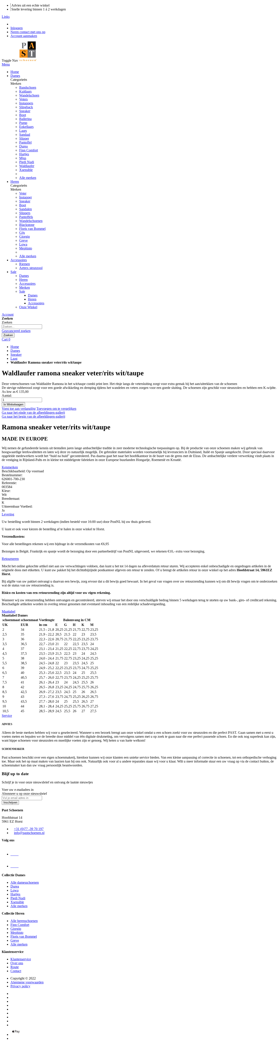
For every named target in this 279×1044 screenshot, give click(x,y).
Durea (23, 146)
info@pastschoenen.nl (29, 833)
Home (14, 347)
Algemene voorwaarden (27, 982)
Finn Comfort (28, 150)
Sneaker (16, 354)
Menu (6, 64)
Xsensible (26, 170)
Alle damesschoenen (24, 882)
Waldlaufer (26, 166)
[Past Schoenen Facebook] (14, 866)
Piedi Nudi (26, 162)
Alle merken (27, 178)
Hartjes (24, 154)
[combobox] (22, 326)
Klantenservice (20, 959)
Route (14, 967)
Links (6, 17)
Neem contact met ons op (27, 32)
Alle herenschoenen (24, 921)
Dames (15, 351)
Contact (15, 971)
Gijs (22, 232)
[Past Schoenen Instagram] (14, 854)
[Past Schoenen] (27, 60)
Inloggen (16, 28)
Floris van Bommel (32, 228)
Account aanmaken (23, 36)
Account (8, 314)
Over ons (16, 963)
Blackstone (26, 225)
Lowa (23, 244)
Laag (13, 358)
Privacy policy (20, 986)
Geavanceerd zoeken (16, 331)
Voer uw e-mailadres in (18, 789)
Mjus (22, 158)
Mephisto (25, 248)
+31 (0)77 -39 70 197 (29, 829)
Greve (23, 240)
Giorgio (24, 236)
